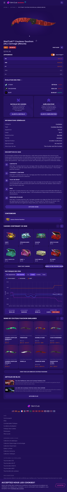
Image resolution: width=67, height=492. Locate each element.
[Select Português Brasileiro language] (30, 411)
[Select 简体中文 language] (39, 411)
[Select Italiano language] (24, 411)
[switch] (53, 55)
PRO (5, 421)
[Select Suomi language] (54, 411)
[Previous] (57, 226)
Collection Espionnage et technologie (14, 443)
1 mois (33, 274)
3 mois (39, 274)
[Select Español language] (15, 411)
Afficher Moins (33, 206)
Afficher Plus (33, 396)
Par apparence (10, 274)
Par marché (20, 274)
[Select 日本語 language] (45, 411)
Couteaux (12, 7)
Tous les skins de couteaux (11, 471)
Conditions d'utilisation (10, 426)
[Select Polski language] (27, 411)
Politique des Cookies (10, 428)
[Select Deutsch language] (18, 411)
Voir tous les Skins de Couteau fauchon (33, 371)
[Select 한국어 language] (48, 411)
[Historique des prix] (21, 80)
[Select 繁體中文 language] (42, 411)
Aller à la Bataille (18, 114)
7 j (28, 274)
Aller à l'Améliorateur (49, 114)
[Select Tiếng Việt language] (36, 411)
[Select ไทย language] (51, 411)
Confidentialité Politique (10, 423)
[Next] (61, 226)
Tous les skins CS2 (9, 460)
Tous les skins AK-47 (9, 463)
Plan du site (7, 434)
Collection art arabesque (10, 440)
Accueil (6, 7)
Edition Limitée (8, 448)
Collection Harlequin (9, 453)
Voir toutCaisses (24, 266)
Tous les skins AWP (9, 468)
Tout (43, 274)
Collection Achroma (9, 451)
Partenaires (7, 431)
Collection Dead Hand (10, 446)
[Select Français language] (21, 411)
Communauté (8, 418)
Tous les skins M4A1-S (10, 466)
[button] (11, 333)
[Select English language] (12, 411)
